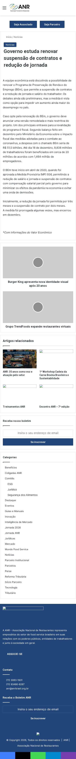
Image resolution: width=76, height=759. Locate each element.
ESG (10, 483)
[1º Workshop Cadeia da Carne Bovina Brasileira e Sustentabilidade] (56, 359)
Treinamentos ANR (14, 406)
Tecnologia (11, 587)
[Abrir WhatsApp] (67, 750)
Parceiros (10, 565)
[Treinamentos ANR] (20, 393)
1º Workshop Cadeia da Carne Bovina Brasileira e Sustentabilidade (54, 375)
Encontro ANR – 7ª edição (54, 406)
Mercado (10, 543)
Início (8, 37)
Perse (8, 571)
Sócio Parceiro (13, 582)
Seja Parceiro (52, 24)
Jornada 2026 (13, 527)
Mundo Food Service (16, 549)
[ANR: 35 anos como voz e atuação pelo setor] (20, 359)
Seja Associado (23, 24)
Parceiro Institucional (17, 560)
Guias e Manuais (14, 511)
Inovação (10, 516)
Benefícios (11, 467)
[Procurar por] (71, 9)
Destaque (10, 500)
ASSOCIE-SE (14, 653)
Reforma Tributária (15, 576)
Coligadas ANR (13, 473)
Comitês (9, 478)
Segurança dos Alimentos (22, 494)
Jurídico (12, 489)
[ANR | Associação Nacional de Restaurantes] (20, 7)
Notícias (18, 37)
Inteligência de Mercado (18, 522)
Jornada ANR (12, 533)
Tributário (10, 593)
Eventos (9, 505)
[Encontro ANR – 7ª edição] (56, 393)
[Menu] (4, 9)
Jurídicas (10, 538)
